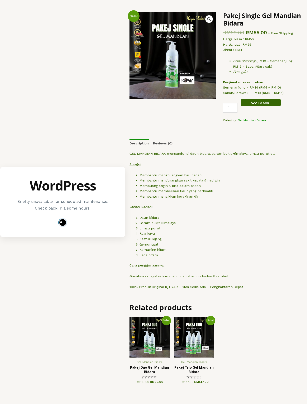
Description (139, 143)
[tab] (139, 143)
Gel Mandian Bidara (252, 120)
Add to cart (261, 102)
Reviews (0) (163, 143)
